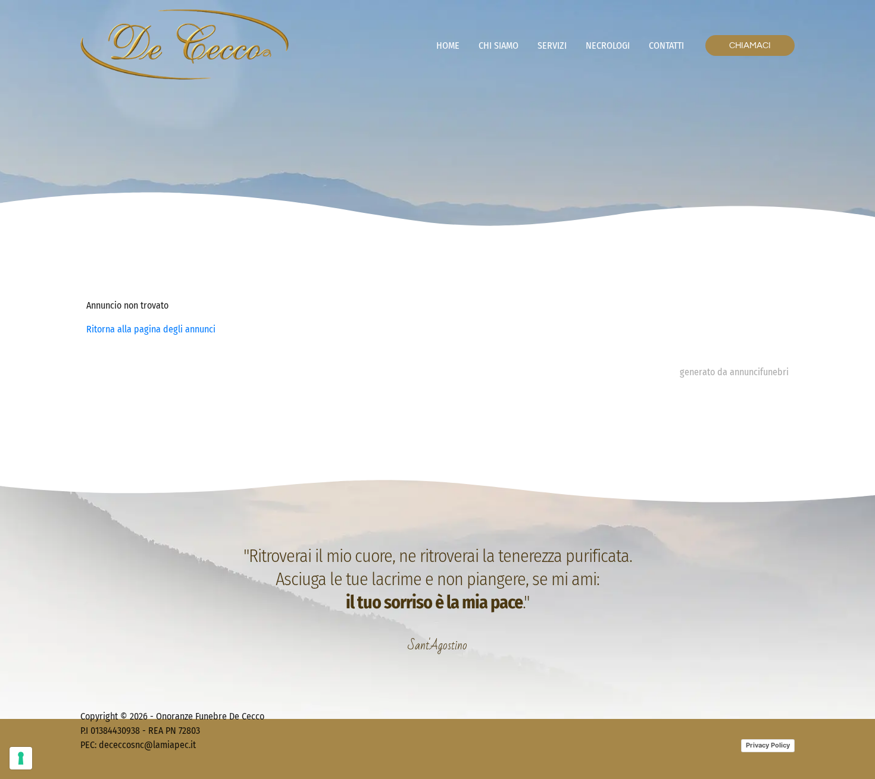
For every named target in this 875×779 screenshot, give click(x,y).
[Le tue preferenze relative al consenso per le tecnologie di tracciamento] (21, 758)
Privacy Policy (768, 745)
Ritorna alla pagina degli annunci (150, 329)
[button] (750, 45)
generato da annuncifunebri (734, 372)
